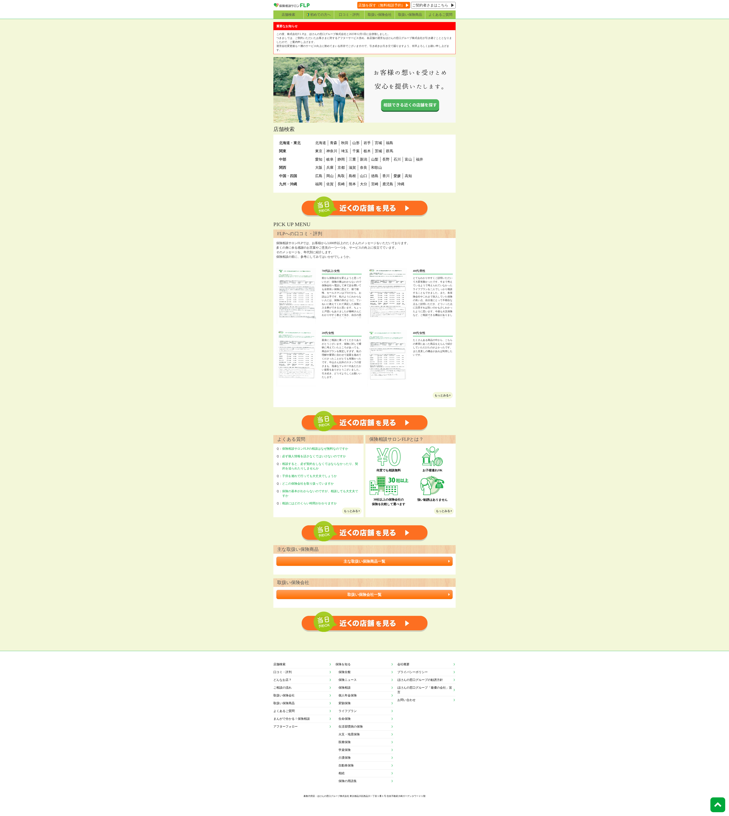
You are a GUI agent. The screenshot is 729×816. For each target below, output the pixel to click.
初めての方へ (320, 15)
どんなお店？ (282, 679)
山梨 (374, 159)
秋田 (344, 143)
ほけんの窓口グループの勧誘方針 (420, 679)
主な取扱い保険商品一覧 (364, 561)
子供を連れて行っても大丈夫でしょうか (309, 476)
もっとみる (442, 395)
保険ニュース (347, 679)
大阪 (318, 168)
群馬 (389, 151)
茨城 (378, 151)
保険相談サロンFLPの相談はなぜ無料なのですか (315, 448)
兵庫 (330, 168)
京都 (341, 168)
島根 (352, 176)
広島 (318, 176)
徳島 (374, 176)
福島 (389, 143)
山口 (363, 176)
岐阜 (330, 159)
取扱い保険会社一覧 (364, 594)
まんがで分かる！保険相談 (291, 718)
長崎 (341, 184)
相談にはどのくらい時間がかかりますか (309, 503)
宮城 (378, 143)
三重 (352, 159)
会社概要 (403, 664)
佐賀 (330, 184)
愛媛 (397, 176)
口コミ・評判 (349, 15)
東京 (318, 151)
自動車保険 (346, 765)
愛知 (318, 159)
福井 (419, 159)
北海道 (320, 143)
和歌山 (376, 168)
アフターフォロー (285, 726)
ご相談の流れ (282, 687)
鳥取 (341, 176)
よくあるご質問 (440, 15)
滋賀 (352, 168)
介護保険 (344, 757)
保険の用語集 (347, 781)
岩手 (367, 143)
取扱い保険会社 (380, 15)
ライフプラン (347, 711)
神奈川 (331, 151)
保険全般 (344, 672)
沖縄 (400, 184)
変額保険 (344, 703)
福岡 (318, 184)
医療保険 (344, 742)
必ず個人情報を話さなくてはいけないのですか (314, 456)
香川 (386, 176)
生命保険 (344, 718)
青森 (333, 143)
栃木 (367, 151)
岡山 (330, 176)
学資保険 (344, 749)
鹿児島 (387, 184)
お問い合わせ (406, 700)
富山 (408, 159)
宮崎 (374, 184)
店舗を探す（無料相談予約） (381, 5)
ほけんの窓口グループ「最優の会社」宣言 (424, 690)
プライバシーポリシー (412, 672)
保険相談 (344, 687)
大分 (363, 184)
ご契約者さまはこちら (430, 5)
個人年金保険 (347, 695)
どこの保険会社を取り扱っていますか (308, 483)
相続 (341, 773)
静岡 (341, 159)
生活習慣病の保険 (350, 726)
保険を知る (343, 664)
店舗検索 (288, 15)
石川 (397, 159)
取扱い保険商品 (410, 15)
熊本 (352, 184)
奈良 (363, 168)
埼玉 (344, 151)
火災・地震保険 (349, 734)
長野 (386, 159)
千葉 (356, 151)
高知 (408, 176)
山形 (356, 143)
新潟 (363, 159)
